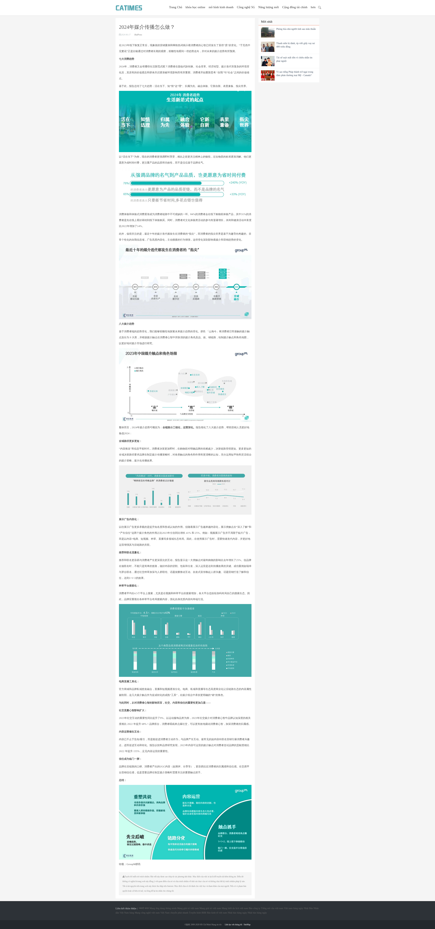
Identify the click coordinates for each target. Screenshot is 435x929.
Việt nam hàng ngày (293, 908)
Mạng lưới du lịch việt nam (235, 908)
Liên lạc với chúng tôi (233, 924)
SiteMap (247, 924)
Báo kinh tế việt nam (217, 912)
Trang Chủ (175, 7)
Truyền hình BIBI (197, 912)
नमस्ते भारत (144, 908)
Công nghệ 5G (246, 7)
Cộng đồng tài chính (294, 7)
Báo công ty (254, 908)
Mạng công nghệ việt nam (147, 912)
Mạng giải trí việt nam (188, 908)
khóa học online (195, 7)
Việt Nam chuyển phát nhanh (174, 912)
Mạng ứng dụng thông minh (163, 908)
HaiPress (138, 35)
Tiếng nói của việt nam (272, 908)
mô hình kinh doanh (221, 7)
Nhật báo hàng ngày (237, 912)
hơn (313, 7)
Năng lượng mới (268, 7)
